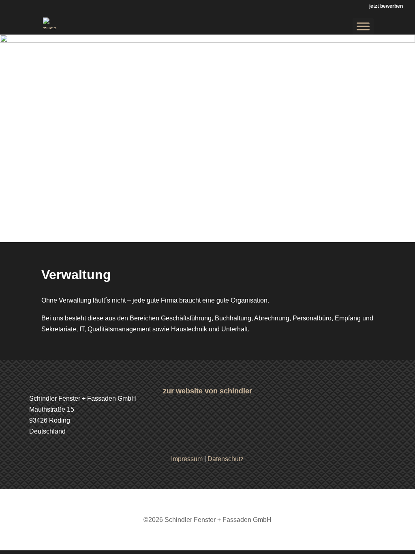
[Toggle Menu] (363, 26)
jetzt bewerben (386, 6)
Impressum (187, 458)
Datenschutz (226, 458)
